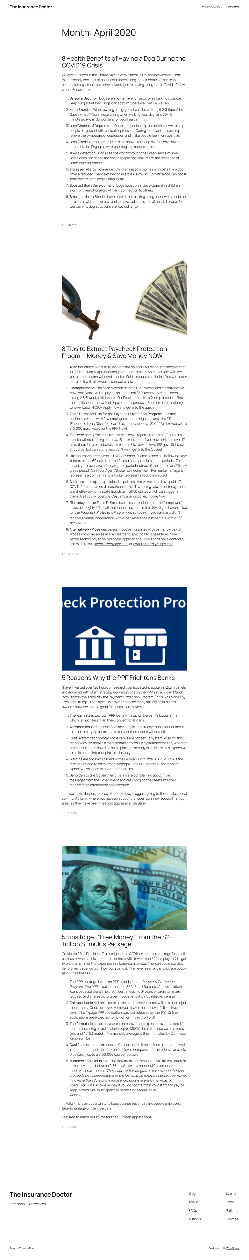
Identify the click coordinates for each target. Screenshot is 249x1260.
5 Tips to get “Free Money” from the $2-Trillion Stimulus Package (117, 940)
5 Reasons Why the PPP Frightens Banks (118, 677)
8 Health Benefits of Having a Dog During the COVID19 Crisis (124, 62)
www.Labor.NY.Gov (88, 407)
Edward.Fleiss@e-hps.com (153, 543)
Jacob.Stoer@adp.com (111, 543)
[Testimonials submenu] (222, 7)
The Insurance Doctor (31, 7)
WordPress (232, 1248)
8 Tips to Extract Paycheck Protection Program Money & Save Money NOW (114, 352)
